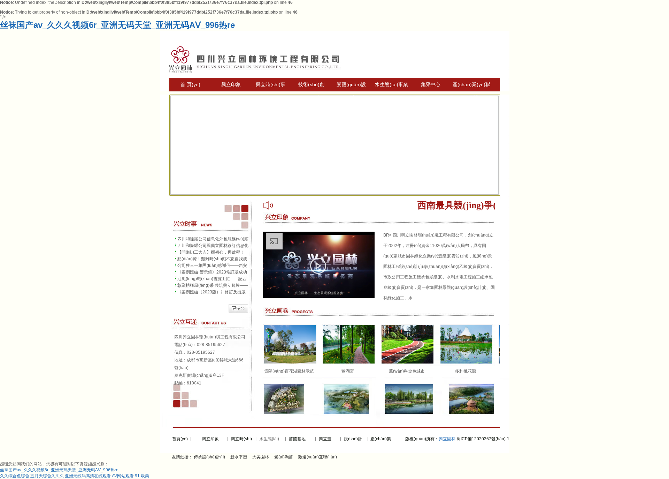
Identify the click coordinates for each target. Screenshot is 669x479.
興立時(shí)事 (270, 84)
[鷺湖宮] (348, 362)
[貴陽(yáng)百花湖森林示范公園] (289, 362)
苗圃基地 (297, 438)
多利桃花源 (465, 371)
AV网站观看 (123, 475)
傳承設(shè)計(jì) (209, 457)
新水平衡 (238, 457)
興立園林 (447, 438)
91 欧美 (142, 475)
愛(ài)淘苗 (283, 457)
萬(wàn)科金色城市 (407, 371)
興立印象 (231, 84)
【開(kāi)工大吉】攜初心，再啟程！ (210, 252)
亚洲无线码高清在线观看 (88, 475)
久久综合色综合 (14, 475)
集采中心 (430, 84)
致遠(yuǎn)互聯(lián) (317, 457)
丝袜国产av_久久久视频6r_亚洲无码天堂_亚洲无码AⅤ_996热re (117, 25)
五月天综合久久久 (47, 475)
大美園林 (260, 457)
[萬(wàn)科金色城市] (407, 362)
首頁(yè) (179, 438)
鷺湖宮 (347, 371)
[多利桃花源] (466, 362)
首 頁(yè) (190, 84)
